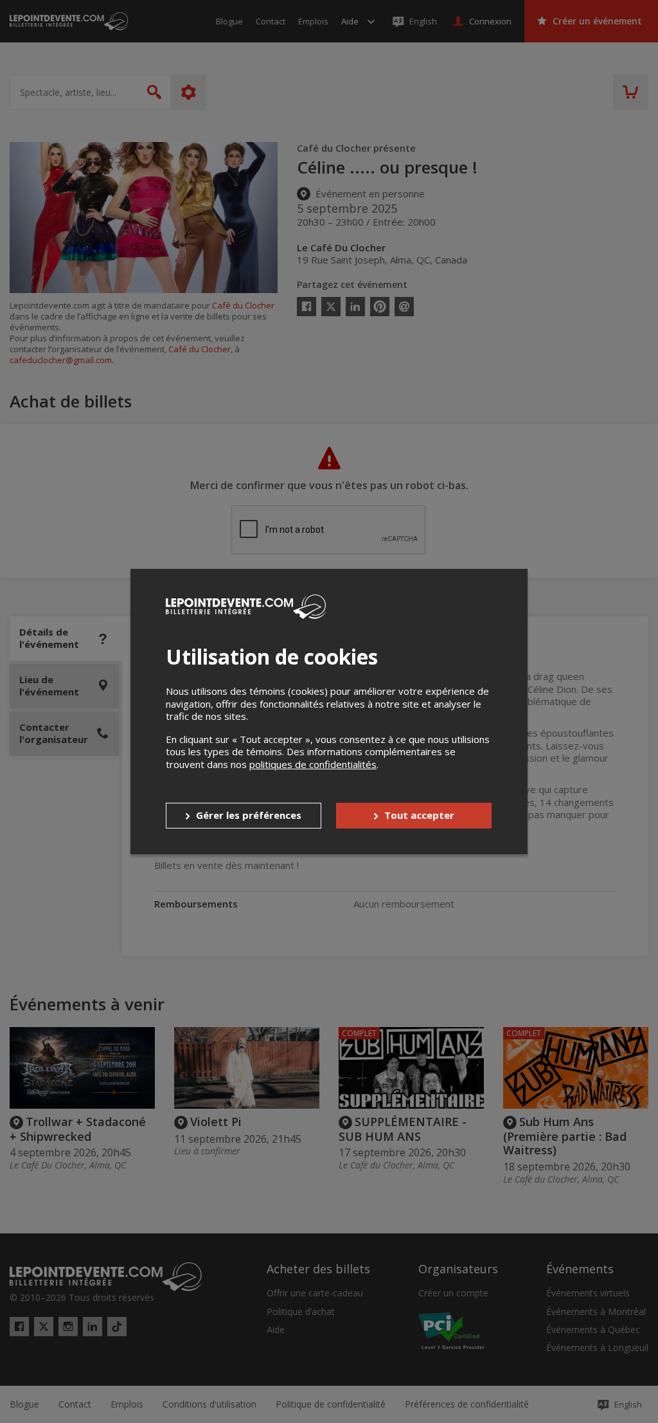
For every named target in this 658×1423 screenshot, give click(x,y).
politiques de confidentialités (313, 764)
